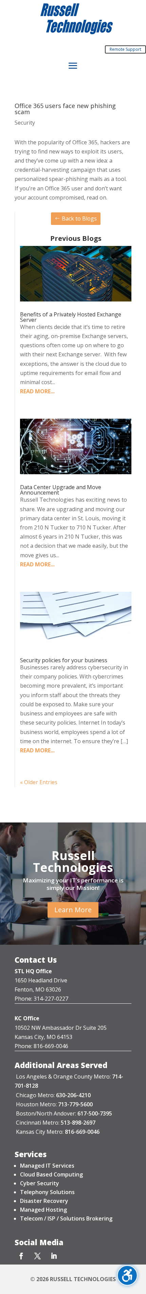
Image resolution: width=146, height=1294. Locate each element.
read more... (37, 391)
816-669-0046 (82, 1131)
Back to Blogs (79, 218)
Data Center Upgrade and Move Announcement (60, 489)
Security (25, 122)
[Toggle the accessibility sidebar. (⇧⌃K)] (127, 1275)
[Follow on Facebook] (21, 1255)
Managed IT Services (47, 1165)
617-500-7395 (94, 1113)
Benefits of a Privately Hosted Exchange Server (70, 317)
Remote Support (125, 49)
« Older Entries (38, 782)
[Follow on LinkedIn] (53, 1255)
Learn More (73, 909)
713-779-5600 (75, 1104)
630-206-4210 (73, 1095)
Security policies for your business (63, 660)
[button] (73, 66)
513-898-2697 (78, 1122)
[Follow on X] (37, 1255)
